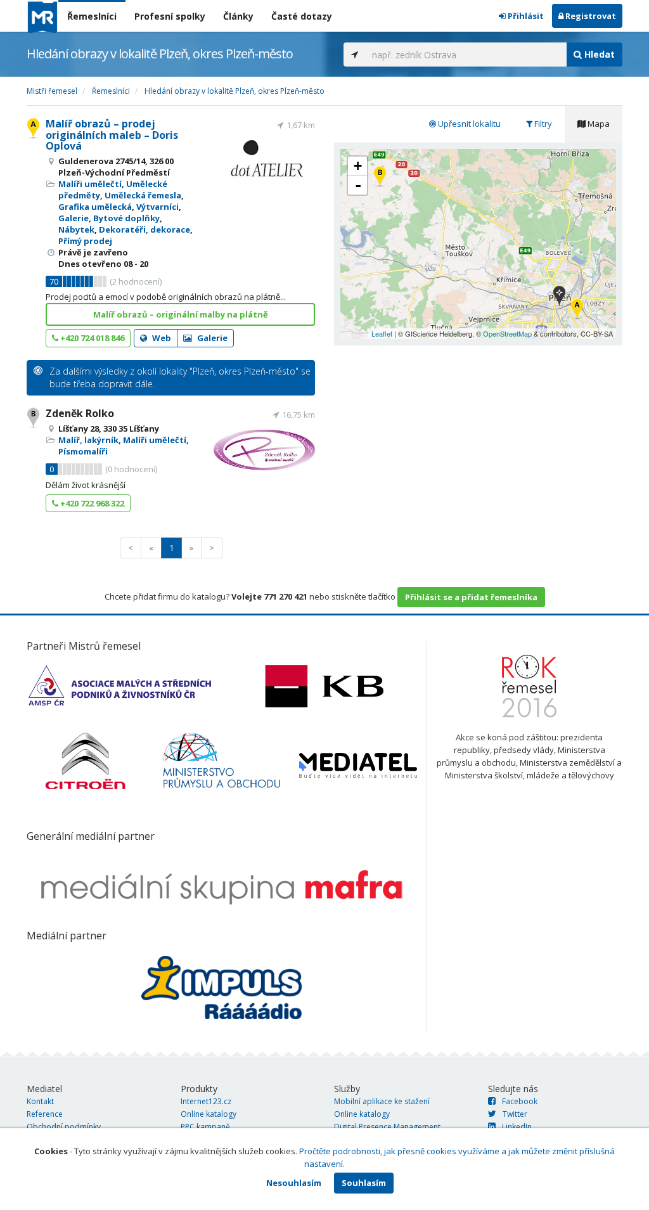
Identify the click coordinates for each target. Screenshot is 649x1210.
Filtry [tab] (542, 123)
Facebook (519, 1101)
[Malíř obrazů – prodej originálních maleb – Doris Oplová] (577, 309)
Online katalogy (208, 1114)
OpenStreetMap (507, 333)
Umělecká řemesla (143, 195)
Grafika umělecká (95, 206)
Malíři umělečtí (90, 184)
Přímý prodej (85, 241)
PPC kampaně (205, 1126)
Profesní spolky (169, 16)
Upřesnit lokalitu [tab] (468, 123)
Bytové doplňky (126, 218)
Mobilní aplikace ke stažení (382, 1101)
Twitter (515, 1114)
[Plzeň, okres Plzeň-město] (559, 297)
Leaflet (381, 333)
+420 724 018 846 (91, 338)
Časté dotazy (301, 16)
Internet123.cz (206, 1101)
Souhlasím (364, 1182)
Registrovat (589, 16)
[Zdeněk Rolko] (380, 177)
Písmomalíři (83, 451)
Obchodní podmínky (64, 1126)
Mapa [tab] (598, 123)
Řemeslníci (92, 16)
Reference (45, 1114)
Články (238, 16)
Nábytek (76, 229)
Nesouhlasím (293, 1182)
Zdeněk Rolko (80, 413)
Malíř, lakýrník (88, 440)
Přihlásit (525, 16)
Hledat (598, 54)
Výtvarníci (157, 206)
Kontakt (40, 1101)
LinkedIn (517, 1126)
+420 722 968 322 (91, 503)
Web (160, 338)
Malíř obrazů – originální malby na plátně (180, 314)
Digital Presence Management (387, 1126)
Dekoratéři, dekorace (144, 229)
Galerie (73, 218)
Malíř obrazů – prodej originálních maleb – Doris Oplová (112, 135)
